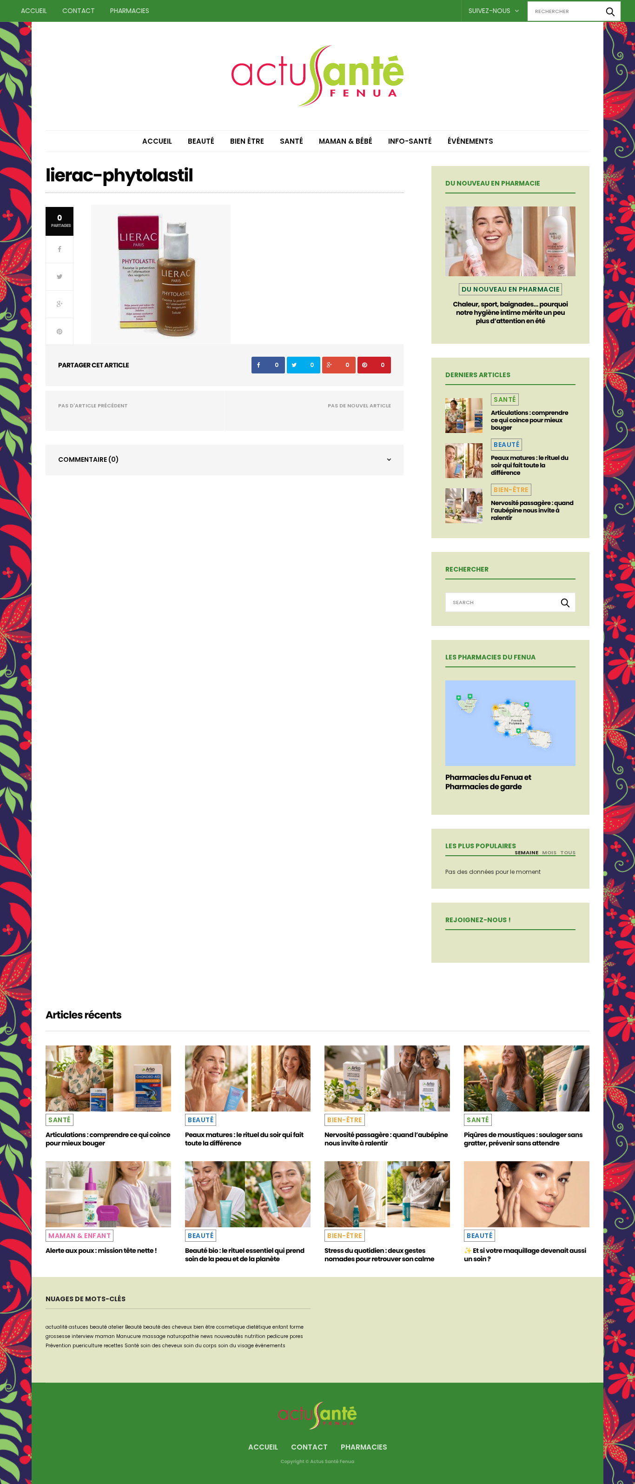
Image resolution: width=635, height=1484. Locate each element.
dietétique (258, 1327)
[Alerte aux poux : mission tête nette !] (108, 1194)
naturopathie (183, 1336)
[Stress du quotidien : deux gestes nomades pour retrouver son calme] (387, 1194)
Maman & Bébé (345, 141)
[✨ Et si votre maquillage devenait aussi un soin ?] (526, 1194)
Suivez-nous (490, 10)
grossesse (58, 1336)
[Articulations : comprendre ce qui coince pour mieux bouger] (464, 415)
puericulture (87, 1345)
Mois (549, 852)
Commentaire (88, 459)
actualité (56, 1327)
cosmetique (230, 1327)
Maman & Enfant (79, 1235)
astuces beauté (88, 1327)
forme (297, 1327)
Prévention (58, 1345)
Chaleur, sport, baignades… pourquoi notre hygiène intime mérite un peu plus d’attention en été (510, 312)
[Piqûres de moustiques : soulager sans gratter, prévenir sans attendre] (526, 1078)
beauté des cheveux (167, 1327)
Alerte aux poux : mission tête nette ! (101, 1250)
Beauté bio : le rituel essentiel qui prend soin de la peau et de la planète (244, 1255)
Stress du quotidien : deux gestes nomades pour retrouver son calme (379, 1255)
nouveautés (228, 1336)
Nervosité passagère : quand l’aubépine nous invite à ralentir (532, 510)
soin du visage (236, 1345)
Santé (291, 141)
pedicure (277, 1336)
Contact (78, 10)
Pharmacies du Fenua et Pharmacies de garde (488, 782)
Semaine (526, 852)
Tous (567, 852)
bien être (204, 1327)
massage (153, 1336)
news (206, 1336)
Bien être (247, 141)
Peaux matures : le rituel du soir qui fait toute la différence (529, 465)
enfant (280, 1327)
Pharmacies (129, 10)
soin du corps (200, 1345)
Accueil (34, 10)
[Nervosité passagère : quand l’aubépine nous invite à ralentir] (464, 505)
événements (270, 1345)
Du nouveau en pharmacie (511, 289)
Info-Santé (410, 141)
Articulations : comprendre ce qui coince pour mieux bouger (529, 420)
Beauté (201, 141)
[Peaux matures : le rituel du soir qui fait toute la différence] (464, 460)
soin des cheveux (161, 1345)
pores (296, 1336)
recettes (113, 1345)
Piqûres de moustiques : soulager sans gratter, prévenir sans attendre (523, 1139)
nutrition (255, 1336)
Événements (470, 141)
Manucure (128, 1336)
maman (105, 1336)
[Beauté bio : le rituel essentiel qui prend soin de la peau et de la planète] (248, 1194)
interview (82, 1336)
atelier (116, 1327)
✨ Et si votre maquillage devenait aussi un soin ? (525, 1255)
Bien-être (511, 489)
